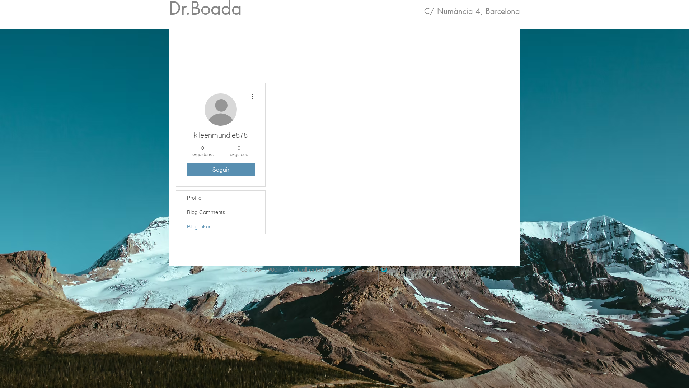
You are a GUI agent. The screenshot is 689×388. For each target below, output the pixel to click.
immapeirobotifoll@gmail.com (442, 269)
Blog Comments (206, 212)
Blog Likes (199, 226)
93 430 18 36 (355, 269)
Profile (194, 197)
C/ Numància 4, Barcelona (472, 11)
